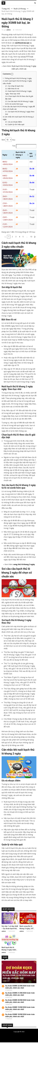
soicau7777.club (27, 57)
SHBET (2, 1049)
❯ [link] (34, 236)
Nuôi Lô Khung (20, 8)
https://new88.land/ (26, 1054)
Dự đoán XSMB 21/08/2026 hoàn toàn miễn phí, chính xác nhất (20, 994)
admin (8, 30)
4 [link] (19, 236)
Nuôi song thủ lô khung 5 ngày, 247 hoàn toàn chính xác (27, 928)
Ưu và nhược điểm (13, 122)
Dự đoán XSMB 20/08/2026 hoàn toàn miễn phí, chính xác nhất (20, 1001)
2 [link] (12, 236)
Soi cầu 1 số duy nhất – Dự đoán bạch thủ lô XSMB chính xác (10, 928)
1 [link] (8, 236)
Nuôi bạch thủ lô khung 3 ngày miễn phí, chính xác (9, 949)
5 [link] (23, 236)
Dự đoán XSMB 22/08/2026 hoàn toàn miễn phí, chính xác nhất (20, 987)
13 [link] (31, 236)
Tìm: (14, 146)
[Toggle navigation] (3, 3)
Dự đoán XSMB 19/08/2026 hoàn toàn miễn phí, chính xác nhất (20, 1008)
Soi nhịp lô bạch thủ (14, 86)
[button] (12, 74)
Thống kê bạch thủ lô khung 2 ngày (17, 78)
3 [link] (15, 236)
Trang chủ (6, 8)
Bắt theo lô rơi (12, 88)
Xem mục (8, 140)
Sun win (3, 1061)
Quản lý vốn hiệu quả (14, 124)
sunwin (13, 1064)
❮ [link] (5, 236)
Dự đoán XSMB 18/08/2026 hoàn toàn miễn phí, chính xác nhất (20, 1015)
